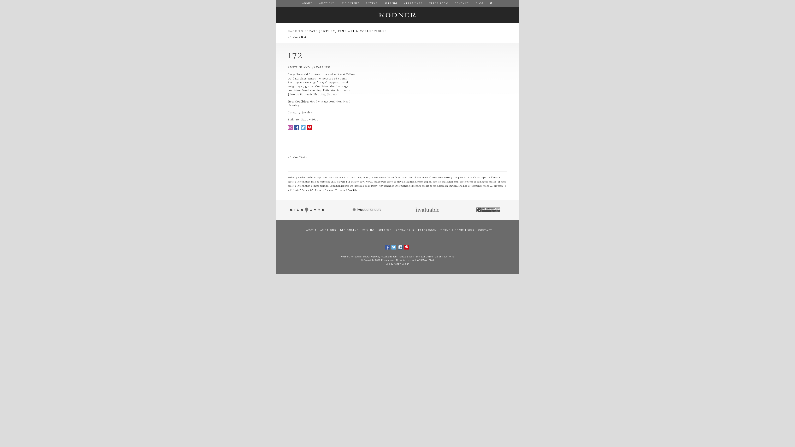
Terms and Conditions (347, 190)
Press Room (427, 230)
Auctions (328, 230)
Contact (485, 230)
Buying (368, 230)
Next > (304, 37)
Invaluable (428, 210)
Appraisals (404, 230)
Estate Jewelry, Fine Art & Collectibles (346, 31)
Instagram (400, 247)
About (311, 230)
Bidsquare (306, 210)
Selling (385, 230)
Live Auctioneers (367, 210)
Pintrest (309, 127)
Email (290, 127)
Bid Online (349, 230)
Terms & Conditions (457, 230)
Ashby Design (401, 264)
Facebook (296, 127)
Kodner (397, 15)
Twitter (303, 127)
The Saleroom (488, 210)
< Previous (293, 37)
